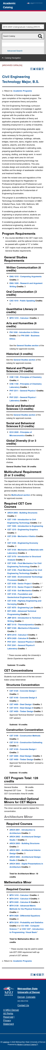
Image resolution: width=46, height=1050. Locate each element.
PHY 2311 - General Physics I (23, 390)
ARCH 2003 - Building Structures (22, 512)
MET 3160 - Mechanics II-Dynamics (23, 628)
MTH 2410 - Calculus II (17, 634)
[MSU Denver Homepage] (35, 3)
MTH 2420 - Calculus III (17, 638)
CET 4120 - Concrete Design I (23, 690)
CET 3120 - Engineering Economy (22, 543)
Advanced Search (14, 50)
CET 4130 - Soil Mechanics (19, 590)
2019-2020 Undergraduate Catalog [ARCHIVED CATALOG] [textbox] (23, 26)
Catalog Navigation (13, 57)
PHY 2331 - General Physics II (20, 641)
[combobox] (23, 26)
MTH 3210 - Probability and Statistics (26, 922)
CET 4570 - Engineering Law (20, 607)
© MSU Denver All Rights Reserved (11, 1013)
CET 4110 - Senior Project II (19, 587)
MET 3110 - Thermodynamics (20, 624)
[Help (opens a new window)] (42, 69)
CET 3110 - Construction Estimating (26, 742)
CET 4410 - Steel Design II (21, 707)
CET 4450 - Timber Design (21, 711)
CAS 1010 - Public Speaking (22, 300)
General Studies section (28, 345)
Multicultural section (20, 495)
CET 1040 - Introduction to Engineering (25, 526)
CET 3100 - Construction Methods (25, 735)
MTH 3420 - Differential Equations (25, 915)
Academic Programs (22, 90)
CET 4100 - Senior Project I (19, 583)
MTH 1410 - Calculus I (19, 318)
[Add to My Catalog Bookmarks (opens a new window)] (34, 69)
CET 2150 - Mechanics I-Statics (21, 536)
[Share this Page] (37, 69)
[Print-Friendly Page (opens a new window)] (40, 69)
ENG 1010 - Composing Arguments (26, 276)
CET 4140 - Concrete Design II (23, 697)
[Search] (41, 40)
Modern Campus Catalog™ (27, 1044)
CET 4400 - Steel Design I (21, 704)
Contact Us (23, 1005)
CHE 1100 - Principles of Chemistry (26, 377)
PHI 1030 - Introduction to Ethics (24, 332)
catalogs (6, 1042)
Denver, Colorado (26, 996)
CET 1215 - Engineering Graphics (22, 529)
